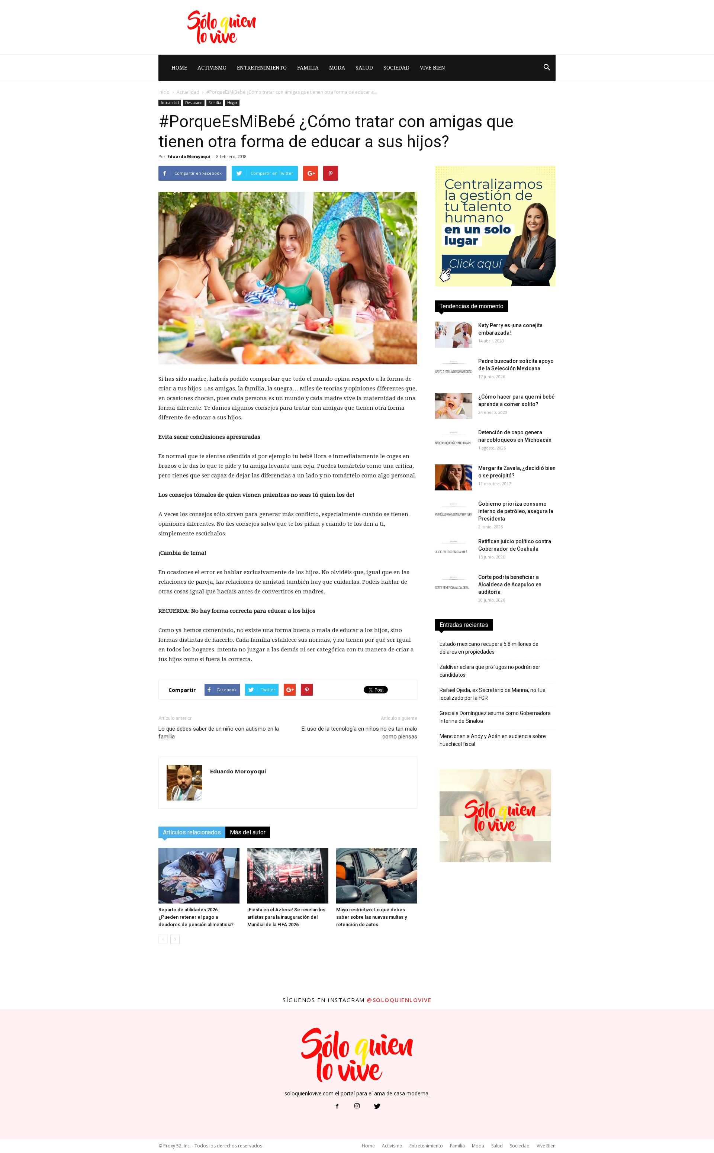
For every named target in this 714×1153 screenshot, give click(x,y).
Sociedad (396, 68)
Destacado (193, 102)
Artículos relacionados (192, 832)
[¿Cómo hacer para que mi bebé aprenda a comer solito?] (453, 406)
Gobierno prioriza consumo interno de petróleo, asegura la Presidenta (515, 511)
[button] (547, 68)
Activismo (211, 68)
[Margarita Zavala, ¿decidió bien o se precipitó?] (453, 477)
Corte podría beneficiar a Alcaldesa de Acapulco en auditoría (509, 584)
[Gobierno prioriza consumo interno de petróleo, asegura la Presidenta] (453, 513)
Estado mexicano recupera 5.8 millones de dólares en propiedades (489, 648)
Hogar (232, 102)
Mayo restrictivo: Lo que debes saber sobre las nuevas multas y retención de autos (371, 917)
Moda (337, 68)
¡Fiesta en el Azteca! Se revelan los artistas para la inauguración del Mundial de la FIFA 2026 (286, 917)
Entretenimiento (262, 68)
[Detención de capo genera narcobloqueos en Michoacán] (453, 442)
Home (179, 68)
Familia (308, 68)
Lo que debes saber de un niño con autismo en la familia (218, 732)
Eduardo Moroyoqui (188, 156)
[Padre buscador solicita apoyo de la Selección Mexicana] (453, 370)
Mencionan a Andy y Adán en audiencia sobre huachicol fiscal (493, 740)
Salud (364, 68)
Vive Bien (432, 68)
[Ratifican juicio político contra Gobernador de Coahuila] (453, 551)
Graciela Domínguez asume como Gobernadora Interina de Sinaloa (495, 717)
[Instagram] (357, 1106)
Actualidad (188, 92)
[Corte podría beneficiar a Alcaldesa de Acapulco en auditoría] (453, 586)
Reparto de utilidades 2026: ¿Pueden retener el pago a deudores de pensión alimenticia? (196, 917)
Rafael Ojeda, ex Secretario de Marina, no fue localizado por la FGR (493, 694)
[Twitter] (377, 1106)
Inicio (164, 92)
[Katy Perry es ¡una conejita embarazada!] (453, 335)
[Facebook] (336, 1106)
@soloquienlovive (399, 1000)
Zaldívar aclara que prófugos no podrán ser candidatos (490, 671)
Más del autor (248, 832)
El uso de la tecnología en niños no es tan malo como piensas (359, 732)
